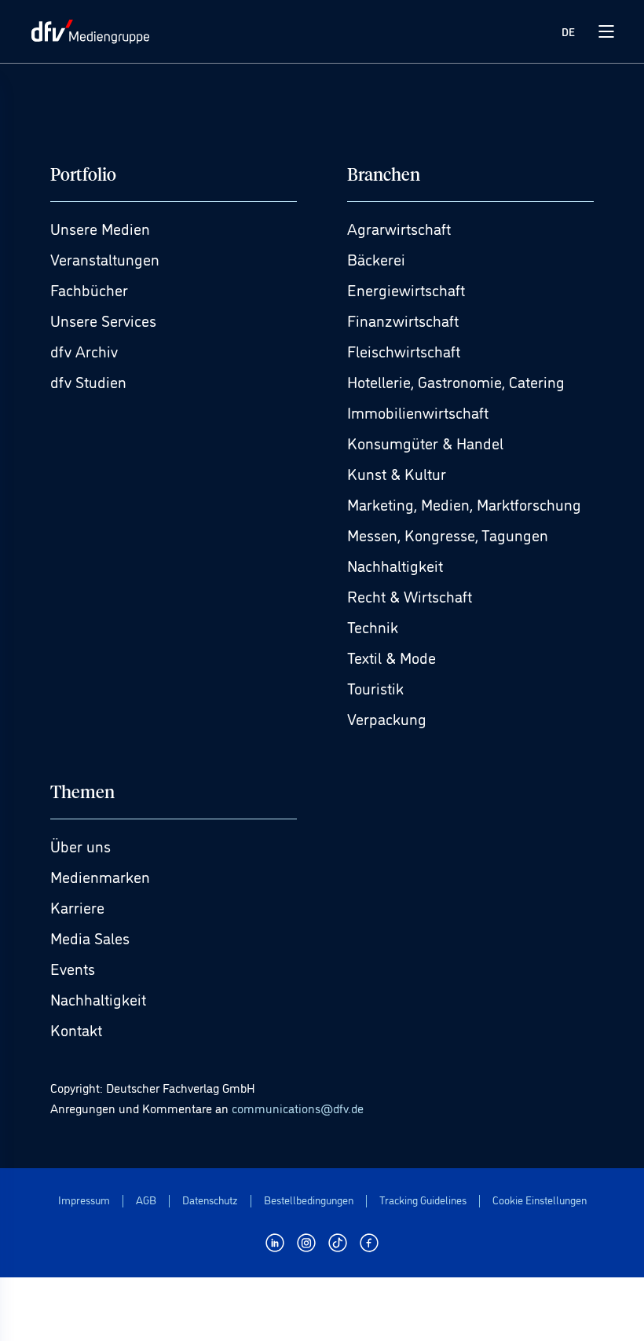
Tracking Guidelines (423, 1200)
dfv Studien (88, 381)
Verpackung (386, 718)
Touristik (375, 687)
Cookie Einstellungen (539, 1200)
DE (568, 31)
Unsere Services (103, 320)
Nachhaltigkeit (395, 565)
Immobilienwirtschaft (417, 412)
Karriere (77, 907)
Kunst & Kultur (396, 473)
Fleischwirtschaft (403, 350)
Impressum (84, 1200)
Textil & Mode (391, 657)
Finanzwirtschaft (403, 320)
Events (72, 968)
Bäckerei (376, 258)
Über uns (80, 845)
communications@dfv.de (298, 1107)
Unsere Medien (100, 228)
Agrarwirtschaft (399, 228)
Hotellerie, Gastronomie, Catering (456, 381)
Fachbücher (89, 289)
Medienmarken (100, 876)
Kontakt (76, 1029)
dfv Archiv (84, 350)
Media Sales (90, 937)
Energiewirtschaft (406, 289)
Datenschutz (210, 1200)
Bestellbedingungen (308, 1200)
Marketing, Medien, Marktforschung (464, 504)
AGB (146, 1200)
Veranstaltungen (104, 258)
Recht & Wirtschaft (409, 595)
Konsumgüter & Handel (425, 442)
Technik (372, 626)
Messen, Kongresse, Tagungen (447, 534)
